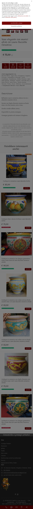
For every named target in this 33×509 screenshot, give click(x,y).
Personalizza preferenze (16, 26)
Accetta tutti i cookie (16, 23)
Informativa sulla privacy (11, 17)
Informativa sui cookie (23, 16)
